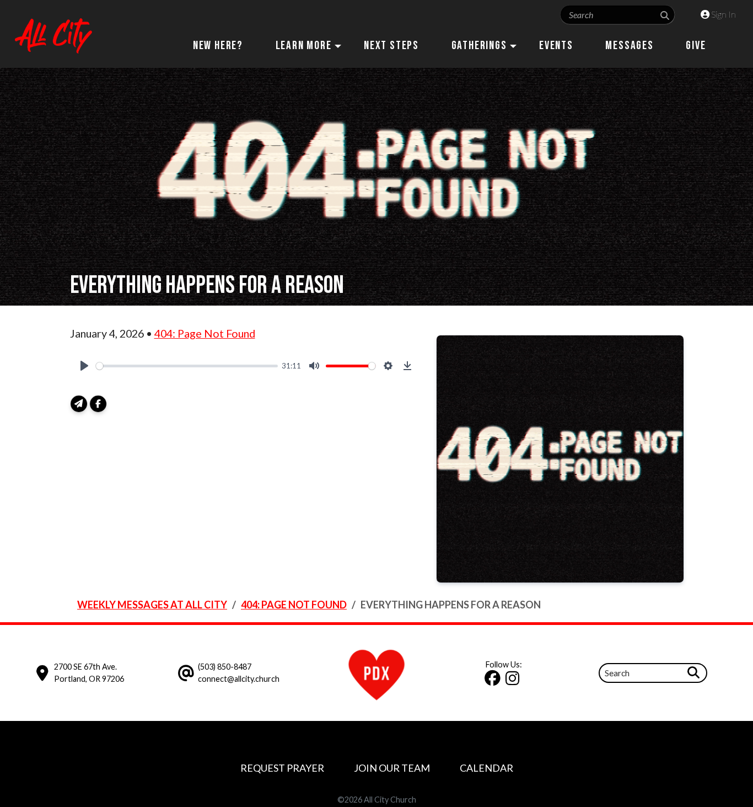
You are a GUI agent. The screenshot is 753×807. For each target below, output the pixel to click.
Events (556, 45)
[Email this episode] (79, 404)
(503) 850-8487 (224, 666)
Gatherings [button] (479, 45)
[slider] (187, 366)
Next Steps (391, 45)
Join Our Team (392, 768)
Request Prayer (282, 768)
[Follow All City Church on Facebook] (494, 681)
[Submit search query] (664, 15)
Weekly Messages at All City (152, 604)
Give (696, 45)
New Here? (218, 45)
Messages (629, 45)
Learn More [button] (304, 45)
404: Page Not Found (204, 333)
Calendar (486, 768)
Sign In (722, 14)
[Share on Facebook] (98, 404)
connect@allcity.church (238, 678)
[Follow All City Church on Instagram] (514, 681)
